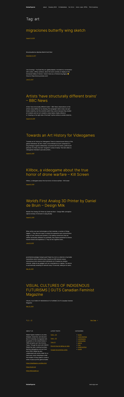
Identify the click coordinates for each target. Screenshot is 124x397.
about (45, 7)
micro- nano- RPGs (81, 7)
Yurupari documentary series (59, 350)
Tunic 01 (53, 342)
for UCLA (71, 7)
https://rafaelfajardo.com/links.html (36, 363)
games (80, 343)
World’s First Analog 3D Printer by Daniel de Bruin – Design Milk (61, 203)
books (80, 335)
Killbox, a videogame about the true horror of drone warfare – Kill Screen (57, 172)
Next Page (94, 320)
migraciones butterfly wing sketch (55, 30)
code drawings (82, 337)
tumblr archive (82, 347)
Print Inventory (93, 7)
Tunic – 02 (54, 338)
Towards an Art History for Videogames (60, 135)
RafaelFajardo (30, 7)
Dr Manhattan (62, 7)
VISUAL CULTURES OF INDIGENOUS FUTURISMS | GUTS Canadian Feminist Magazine (60, 290)
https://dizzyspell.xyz (32, 371)
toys (79, 345)
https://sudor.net (31, 367)
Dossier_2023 (52, 7)
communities (82, 341)
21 (31, 320)
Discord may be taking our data (60, 346)
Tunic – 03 (54, 335)
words (80, 349)
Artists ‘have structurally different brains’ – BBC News (61, 98)
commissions (82, 339)
